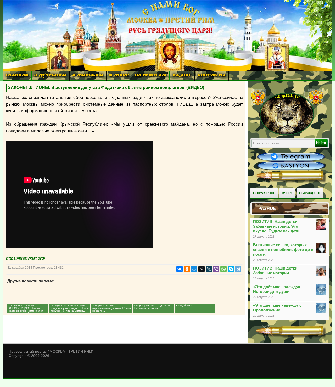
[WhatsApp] (223, 269)
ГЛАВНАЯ (17, 75)
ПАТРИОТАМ (151, 75)
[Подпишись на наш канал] (291, 160)
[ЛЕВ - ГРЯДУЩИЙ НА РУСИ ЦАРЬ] (287, 134)
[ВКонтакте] (179, 269)
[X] (201, 269)
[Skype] (231, 269)
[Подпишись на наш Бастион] (291, 169)
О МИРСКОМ (87, 75)
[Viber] (216, 269)
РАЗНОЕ (182, 75)
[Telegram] (238, 269)
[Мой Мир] (194, 269)
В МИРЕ (119, 75)
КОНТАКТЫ (211, 75)
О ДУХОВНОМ (50, 75)
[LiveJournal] (209, 269)
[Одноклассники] (187, 269)
